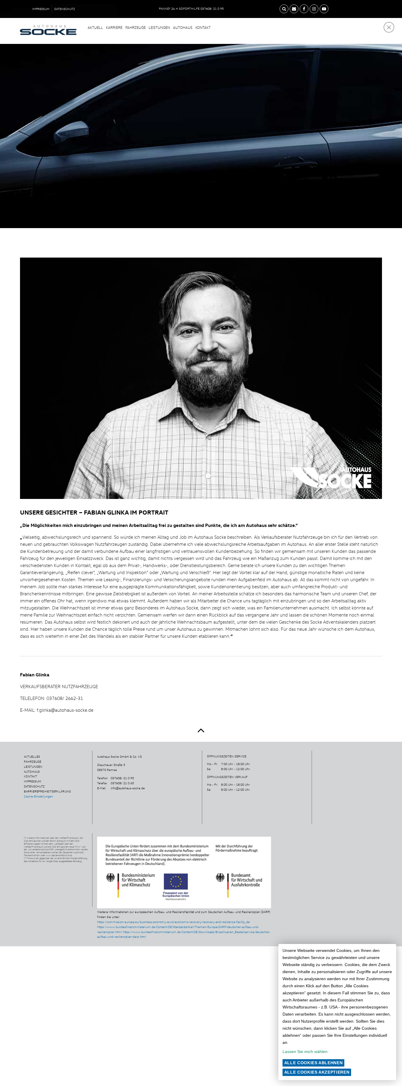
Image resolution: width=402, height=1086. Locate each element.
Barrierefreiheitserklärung (47, 791)
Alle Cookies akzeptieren (317, 1072)
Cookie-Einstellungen (38, 796)
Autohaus (182, 27)
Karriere (114, 27)
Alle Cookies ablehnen (313, 1062)
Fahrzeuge (135, 27)
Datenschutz (64, 9)
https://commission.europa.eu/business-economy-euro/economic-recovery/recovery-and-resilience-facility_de (173, 922)
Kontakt (203, 27)
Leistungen (159, 27)
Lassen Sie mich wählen (305, 1051)
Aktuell (95, 27)
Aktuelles (32, 756)
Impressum (40, 9)
